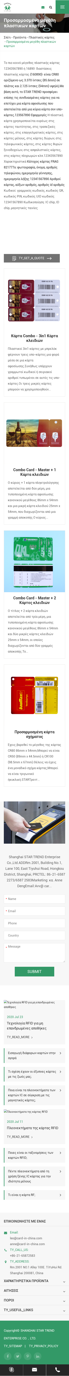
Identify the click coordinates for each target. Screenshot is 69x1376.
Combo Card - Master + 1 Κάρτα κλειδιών (34, 472)
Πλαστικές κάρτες (42, 37)
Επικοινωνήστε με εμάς (25, 1221)
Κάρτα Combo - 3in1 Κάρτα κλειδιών (34, 338)
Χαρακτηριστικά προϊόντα (26, 1281)
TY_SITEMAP (13, 1346)
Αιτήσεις (11, 1290)
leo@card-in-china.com (26, 1238)
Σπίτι (7, 37)
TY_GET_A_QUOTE (31, 258)
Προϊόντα (19, 37)
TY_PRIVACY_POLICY (43, 1346)
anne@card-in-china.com (27, 1244)
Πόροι (9, 1300)
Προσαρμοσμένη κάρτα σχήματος (34, 734)
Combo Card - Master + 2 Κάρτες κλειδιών (34, 600)
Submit (34, 971)
